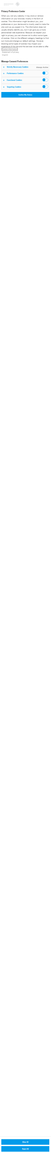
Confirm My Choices (25, 95)
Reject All (25, 1149)
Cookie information (9, 49)
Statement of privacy (10, 52)
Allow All (25, 1142)
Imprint (5, 55)
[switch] (45, 73)
